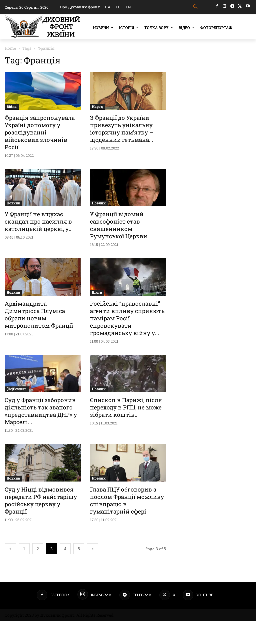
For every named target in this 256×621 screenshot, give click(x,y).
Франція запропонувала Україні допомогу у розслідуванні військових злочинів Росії (40, 132)
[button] (195, 7)
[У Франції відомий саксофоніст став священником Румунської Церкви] (128, 188)
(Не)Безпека (17, 389)
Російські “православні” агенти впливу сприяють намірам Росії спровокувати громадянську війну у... (127, 318)
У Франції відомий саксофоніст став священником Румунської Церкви (118, 225)
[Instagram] (225, 6)
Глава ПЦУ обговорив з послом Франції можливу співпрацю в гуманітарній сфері (127, 500)
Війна (12, 106)
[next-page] (92, 548)
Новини (13, 203)
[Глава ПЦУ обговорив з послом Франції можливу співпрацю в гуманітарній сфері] (128, 463)
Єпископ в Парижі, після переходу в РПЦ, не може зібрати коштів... (126, 407)
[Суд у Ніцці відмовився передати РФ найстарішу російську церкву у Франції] (43, 463)
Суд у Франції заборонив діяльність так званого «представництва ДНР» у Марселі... (41, 411)
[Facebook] (217, 6)
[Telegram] (232, 6)
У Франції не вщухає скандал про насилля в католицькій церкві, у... (39, 221)
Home (10, 48)
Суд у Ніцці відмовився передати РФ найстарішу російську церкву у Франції (41, 500)
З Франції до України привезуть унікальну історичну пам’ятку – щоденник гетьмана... (121, 128)
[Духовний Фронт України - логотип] (43, 26)
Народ (97, 106)
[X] (240, 6)
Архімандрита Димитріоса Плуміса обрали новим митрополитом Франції (39, 314)
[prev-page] (10, 548)
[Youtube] (247, 6)
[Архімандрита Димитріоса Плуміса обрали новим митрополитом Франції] (43, 277)
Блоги (97, 292)
